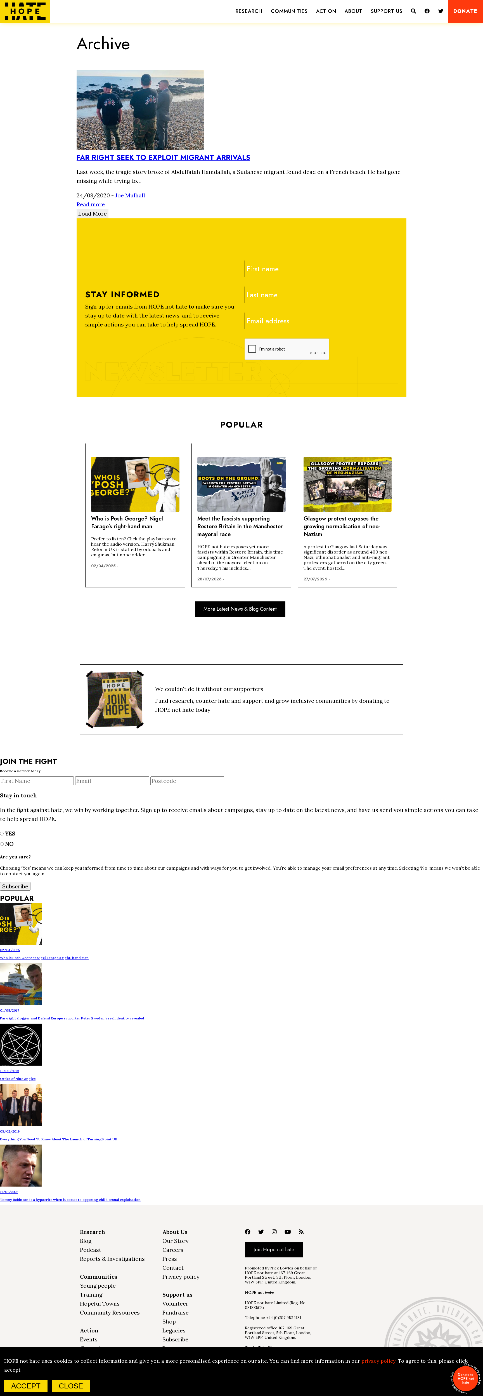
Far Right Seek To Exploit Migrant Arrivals (163, 157)
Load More (92, 213)
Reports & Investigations (112, 1258)
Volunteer (175, 1303)
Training (91, 1294)
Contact (173, 1267)
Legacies (174, 1330)
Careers (172, 1249)
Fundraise (175, 1312)
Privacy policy (181, 1276)
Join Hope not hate (274, 1249)
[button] (249, 11)
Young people (98, 1285)
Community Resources (110, 1312)
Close (71, 1386)
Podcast (90, 1249)
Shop (169, 1321)
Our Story (175, 1240)
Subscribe (175, 1339)
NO (9, 843)
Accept (26, 1386)
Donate (465, 11)
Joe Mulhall (130, 195)
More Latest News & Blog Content (240, 609)
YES (9, 833)
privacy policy (378, 1361)
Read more (91, 204)
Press (169, 1258)
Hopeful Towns (100, 1303)
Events (89, 1339)
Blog (85, 1240)
